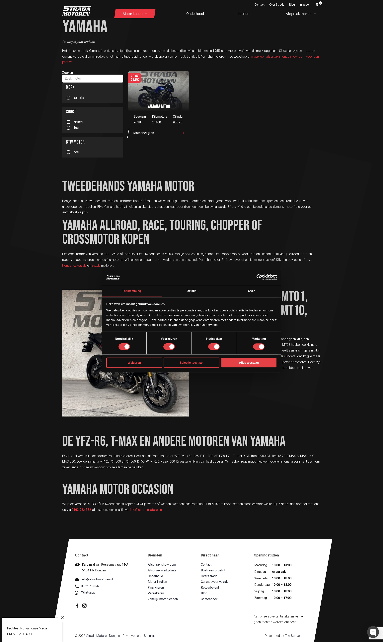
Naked (78, 122)
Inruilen (243, 14)
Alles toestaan (249, 362)
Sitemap (149, 636)
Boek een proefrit (213, 570)
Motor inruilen (157, 582)
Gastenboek (209, 599)
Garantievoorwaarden (215, 582)
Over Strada (276, 4)
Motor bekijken (143, 133)
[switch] (169, 347)
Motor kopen (133, 14)
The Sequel (292, 636)
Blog (292, 4)
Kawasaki (79, 265)
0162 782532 (90, 586)
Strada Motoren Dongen (103, 636)
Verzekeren (156, 593)
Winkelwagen (320, 3)
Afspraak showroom (162, 564)
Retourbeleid (210, 588)
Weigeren (134, 362)
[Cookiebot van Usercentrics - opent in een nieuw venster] (259, 277)
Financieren (156, 588)
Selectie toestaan (191, 362)
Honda (66, 265)
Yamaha (79, 97)
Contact (260, 4)
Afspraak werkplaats (162, 570)
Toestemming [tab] (131, 290)
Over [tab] (251, 290)
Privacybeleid (131, 636)
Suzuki (95, 265)
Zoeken (67, 73)
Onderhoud (195, 14)
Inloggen (305, 4)
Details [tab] (191, 290)
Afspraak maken (298, 14)
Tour (77, 128)
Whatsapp (88, 593)
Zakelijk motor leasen (163, 599)
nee (76, 152)
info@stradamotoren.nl (146, 510)
